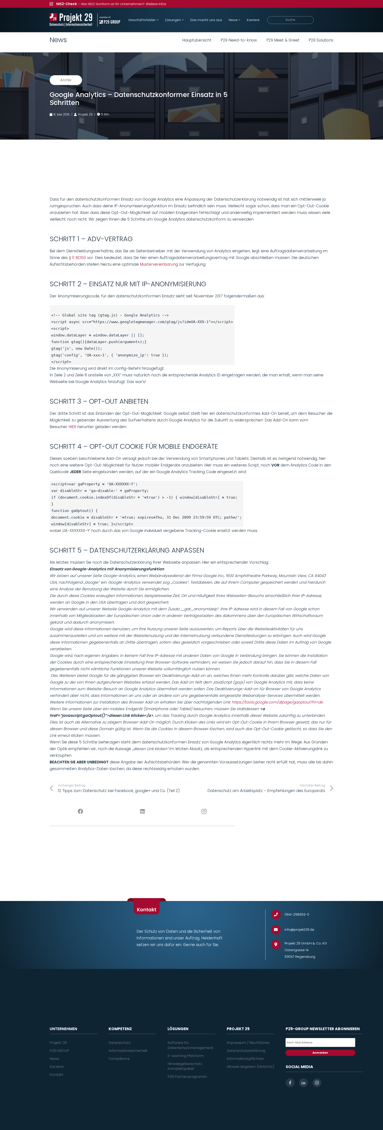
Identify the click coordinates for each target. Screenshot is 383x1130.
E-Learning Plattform (186, 1055)
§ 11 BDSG (77, 257)
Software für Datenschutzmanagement (190, 1045)
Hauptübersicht (196, 40)
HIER (72, 426)
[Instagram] (204, 811)
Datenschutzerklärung (246, 1050)
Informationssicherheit (128, 1050)
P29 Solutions (321, 40)
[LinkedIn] (142, 811)
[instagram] (317, 1082)
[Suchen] (326, 20)
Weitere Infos (155, 4)
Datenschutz (120, 1042)
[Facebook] (80, 811)
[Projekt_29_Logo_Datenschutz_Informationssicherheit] (71, 20)
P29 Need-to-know (239, 40)
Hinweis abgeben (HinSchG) (250, 1066)
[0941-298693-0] (278, 914)
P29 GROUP (59, 1050)
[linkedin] (303, 1082)
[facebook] (290, 1082)
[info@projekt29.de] (278, 929)
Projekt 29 (58, 1042)
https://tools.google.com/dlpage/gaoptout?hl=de (277, 702)
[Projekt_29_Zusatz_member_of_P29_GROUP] (108, 20)
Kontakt (56, 1074)
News (54, 1058)
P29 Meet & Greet (282, 40)
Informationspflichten (245, 1058)
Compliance (119, 1058)
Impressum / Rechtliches (248, 1042)
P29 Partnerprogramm (187, 1076)
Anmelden (320, 1053)
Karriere (57, 1066)
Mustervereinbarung (159, 264)
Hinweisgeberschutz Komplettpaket (185, 1066)
